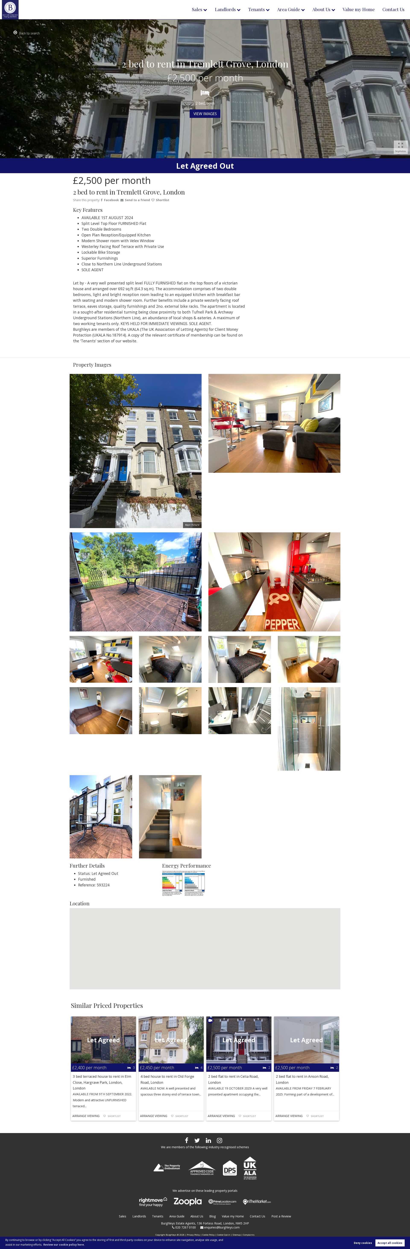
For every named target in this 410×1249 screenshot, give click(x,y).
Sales (197, 9)
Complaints (249, 1234)
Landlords (225, 9)
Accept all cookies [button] (390, 1243)
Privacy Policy (193, 1234)
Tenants (256, 9)
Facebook (111, 200)
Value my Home (359, 9)
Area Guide (288, 9)
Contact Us (393, 9)
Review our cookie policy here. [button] (64, 1244)
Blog (212, 1216)
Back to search (29, 33)
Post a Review (281, 1216)
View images (205, 113)
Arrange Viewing (86, 1116)
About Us (321, 9)
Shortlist (162, 200)
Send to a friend (137, 200)
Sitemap (237, 1234)
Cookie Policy (208, 1234)
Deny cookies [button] (363, 1243)
